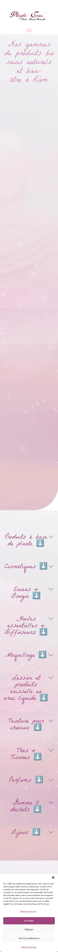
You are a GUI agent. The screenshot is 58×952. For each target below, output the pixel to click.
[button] (53, 877)
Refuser (29, 929)
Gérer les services (28, 911)
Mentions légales (29, 947)
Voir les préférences (29, 938)
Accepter (29, 920)
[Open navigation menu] (29, 30)
